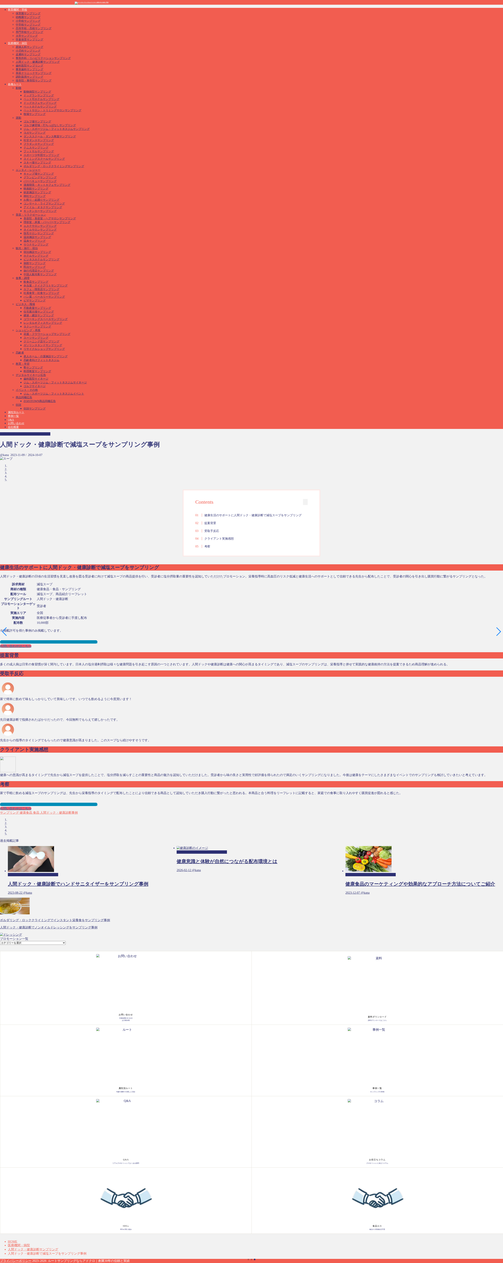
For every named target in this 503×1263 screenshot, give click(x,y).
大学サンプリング (27, 35)
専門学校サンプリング (29, 32)
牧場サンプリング (35, 114)
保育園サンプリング (28, 13)
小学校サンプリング (28, 20)
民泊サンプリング (35, 266)
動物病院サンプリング (37, 91)
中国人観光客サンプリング (40, 274)
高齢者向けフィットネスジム (41, 360)
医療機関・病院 (17, 43)
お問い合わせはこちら (15, 646)
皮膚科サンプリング (28, 54)
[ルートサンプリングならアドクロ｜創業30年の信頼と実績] (91, 2)
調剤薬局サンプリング (29, 76)
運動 (18, 117)
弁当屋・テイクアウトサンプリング (46, 285)
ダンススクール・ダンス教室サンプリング (50, 136)
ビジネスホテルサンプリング (41, 259)
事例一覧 (13, 416)
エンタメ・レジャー (28, 170)
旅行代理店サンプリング (39, 270)
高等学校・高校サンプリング (33, 28)
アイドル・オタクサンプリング (43, 207)
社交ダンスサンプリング (39, 140)
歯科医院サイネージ (36, 378)
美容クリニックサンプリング (33, 73)
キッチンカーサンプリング (40, 211)
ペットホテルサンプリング (40, 106)
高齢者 (20, 352)
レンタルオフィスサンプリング (43, 322)
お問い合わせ (16, 423)
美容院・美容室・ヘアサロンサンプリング (50, 218)
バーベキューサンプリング (40, 181)
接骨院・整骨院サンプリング (33, 80)
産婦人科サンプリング (29, 47)
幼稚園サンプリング (28, 17)
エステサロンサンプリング (40, 225)
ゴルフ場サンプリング (37, 121)
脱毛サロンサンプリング (39, 233)
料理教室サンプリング (37, 371)
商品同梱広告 (24, 397)
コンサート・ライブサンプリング (44, 203)
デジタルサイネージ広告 (31, 375)
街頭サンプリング (35, 408)
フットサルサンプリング (39, 151)
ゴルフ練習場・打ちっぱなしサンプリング (50, 125)
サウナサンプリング (36, 244)
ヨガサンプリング (35, 132)
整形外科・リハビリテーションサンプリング (43, 58)
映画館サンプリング (36, 188)
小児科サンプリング (28, 50)
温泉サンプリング (35, 240)
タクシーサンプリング (37, 326)
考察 (207, 546)
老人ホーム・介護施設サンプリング (46, 356)
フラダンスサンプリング (39, 143)
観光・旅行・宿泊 (27, 248)
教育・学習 (22, 363)
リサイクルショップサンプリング (44, 348)
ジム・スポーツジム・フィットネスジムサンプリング (57, 129)
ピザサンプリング (35, 300)
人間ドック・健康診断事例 (58, 812)
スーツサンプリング (36, 337)
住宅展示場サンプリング (39, 311)
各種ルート (15, 84)
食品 (35, 812)
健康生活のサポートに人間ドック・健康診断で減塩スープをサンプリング (253, 515)
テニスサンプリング (36, 147)
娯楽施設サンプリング (37, 192)
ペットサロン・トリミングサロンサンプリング (52, 110)
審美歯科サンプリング (29, 69)
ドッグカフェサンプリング (40, 102)
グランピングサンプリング (40, 177)
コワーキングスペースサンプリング (46, 319)
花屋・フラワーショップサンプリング (47, 334)
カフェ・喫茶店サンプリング (41, 289)
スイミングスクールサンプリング (44, 158)
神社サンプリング (35, 196)
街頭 (18, 404)
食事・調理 (22, 278)
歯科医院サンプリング (29, 65)
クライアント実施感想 (219, 538)
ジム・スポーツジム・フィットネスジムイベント (54, 393)
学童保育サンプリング (29, 39)
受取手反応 (211, 531)
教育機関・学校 (17, 9)
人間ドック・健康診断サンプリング (38, 61)
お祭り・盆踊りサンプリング (41, 199)
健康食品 (25, 812)
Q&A (11, 419)
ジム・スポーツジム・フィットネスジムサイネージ (55, 382)
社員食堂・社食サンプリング (41, 293)
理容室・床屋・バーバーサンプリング (47, 222)
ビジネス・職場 (25, 304)
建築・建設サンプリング (39, 315)
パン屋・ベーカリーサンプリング (44, 296)
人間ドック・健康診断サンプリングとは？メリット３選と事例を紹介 (48, 642)
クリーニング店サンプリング (41, 341)
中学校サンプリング (28, 24)
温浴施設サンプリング (37, 237)
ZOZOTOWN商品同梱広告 (40, 401)
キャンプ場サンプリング (39, 173)
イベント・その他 (27, 389)
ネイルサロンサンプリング (40, 229)
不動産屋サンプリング (37, 307)
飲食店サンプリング (36, 281)
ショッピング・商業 (28, 330)
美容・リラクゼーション (31, 214)
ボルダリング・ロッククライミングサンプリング (54, 166)
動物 (18, 88)
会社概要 (13, 427)
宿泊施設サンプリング (37, 252)
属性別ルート (16, 412)
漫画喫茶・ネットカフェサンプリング (47, 184)
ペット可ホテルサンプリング (41, 99)
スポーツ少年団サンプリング (41, 155)
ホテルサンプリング (36, 255)
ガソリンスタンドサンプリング (43, 345)
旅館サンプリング (35, 263)
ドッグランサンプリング (39, 95)
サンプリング (9, 812)
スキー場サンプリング (37, 162)
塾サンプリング (33, 367)
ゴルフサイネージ (35, 386)
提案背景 (210, 523)
